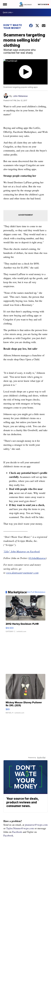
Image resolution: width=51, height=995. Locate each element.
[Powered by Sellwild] (41, 758)
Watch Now (43, 4)
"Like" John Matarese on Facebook (21, 551)
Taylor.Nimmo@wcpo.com (20, 828)
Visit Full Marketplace (36, 592)
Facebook (17, 832)
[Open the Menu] (4, 4)
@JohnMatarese (37, 558)
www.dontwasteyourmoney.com (22, 572)
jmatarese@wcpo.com (36, 824)
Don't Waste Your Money (12, 26)
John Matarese (20, 96)
